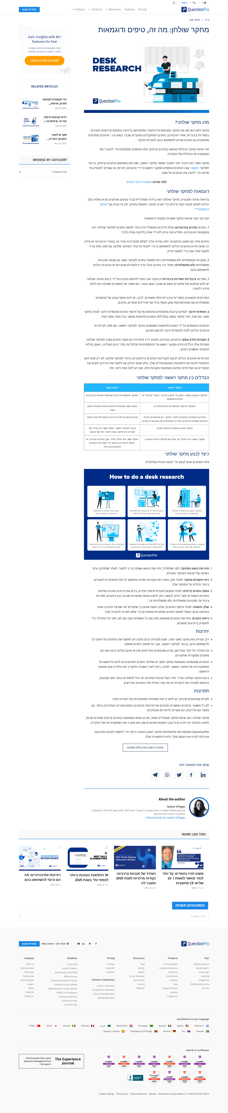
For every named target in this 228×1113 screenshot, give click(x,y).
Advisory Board (27, 980)
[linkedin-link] (83, 943)
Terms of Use (122, 1094)
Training (141, 984)
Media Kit (30, 992)
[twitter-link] (90, 943)
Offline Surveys (70, 976)
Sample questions (201, 964)
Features (130, 9)
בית (207, 19)
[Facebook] (191, 775)
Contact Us (29, 996)
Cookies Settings (106, 1094)
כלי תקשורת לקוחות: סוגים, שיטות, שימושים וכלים (54, 103)
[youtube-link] (78, 943)
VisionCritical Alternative (104, 994)
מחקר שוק (195, 19)
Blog (143, 964)
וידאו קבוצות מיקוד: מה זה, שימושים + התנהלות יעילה (55, 121)
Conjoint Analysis (69, 968)
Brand (31, 988)
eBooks (141, 972)
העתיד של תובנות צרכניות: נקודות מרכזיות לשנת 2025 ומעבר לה (136, 878)
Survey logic (204, 972)
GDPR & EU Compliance (67, 993)
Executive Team (27, 968)
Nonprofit (110, 968)
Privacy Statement (138, 1094)
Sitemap (152, 1094)
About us (30, 964)
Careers (30, 984)
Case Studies (139, 980)
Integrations (204, 980)
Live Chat (60, 943)
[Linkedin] (203, 775)
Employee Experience (68, 997)
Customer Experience (168, 968)
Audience (173, 980)
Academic (110, 972)
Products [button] (79, 9)
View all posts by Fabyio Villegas (165, 817)
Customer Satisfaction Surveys (63, 980)
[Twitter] (179, 775)
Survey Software (171, 964)
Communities (172, 976)
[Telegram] (155, 775)
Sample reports (202, 968)
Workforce (173, 972)
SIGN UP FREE (29, 9)
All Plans (111, 964)
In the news (29, 972)
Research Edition (170, 988)
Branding (205, 976)
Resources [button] (115, 9)
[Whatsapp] (167, 775)
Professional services (199, 984)
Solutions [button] (96, 9)
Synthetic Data (70, 1005)
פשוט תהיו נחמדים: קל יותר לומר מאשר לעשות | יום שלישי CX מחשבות (182, 878)
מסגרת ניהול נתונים (139, 182)
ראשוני (195, 168)
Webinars (140, 988)
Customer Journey (69, 1001)
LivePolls (174, 992)
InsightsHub (172, 996)
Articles (141, 968)
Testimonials (28, 976)
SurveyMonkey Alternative (103, 990)
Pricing (142, 9)
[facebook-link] (96, 943)
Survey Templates (137, 976)
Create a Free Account (44, 60)
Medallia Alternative (106, 998)
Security (205, 988)
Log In (184, 3)
